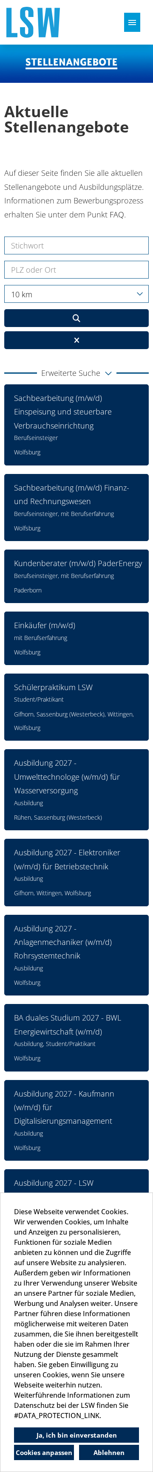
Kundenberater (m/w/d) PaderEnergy (78, 563)
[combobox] (76, 294)
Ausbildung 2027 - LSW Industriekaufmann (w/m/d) (61, 1189)
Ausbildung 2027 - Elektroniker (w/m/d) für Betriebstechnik (67, 859)
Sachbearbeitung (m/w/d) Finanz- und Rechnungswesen (71, 494)
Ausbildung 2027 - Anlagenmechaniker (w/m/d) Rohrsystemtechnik (63, 942)
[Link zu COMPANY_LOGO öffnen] (33, 22)
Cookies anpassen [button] (44, 1452)
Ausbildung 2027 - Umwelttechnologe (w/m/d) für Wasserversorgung (67, 776)
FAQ (117, 214)
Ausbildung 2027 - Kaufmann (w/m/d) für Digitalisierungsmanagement (64, 1107)
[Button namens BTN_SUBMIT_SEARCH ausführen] (76, 318)
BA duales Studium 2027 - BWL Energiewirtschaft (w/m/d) (67, 1024)
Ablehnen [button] (109, 1452)
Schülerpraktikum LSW (53, 687)
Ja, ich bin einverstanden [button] (77, 1435)
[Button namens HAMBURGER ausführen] (132, 22)
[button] (76, 373)
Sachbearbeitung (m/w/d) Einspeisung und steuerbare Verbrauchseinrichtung (63, 412)
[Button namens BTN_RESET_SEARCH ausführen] (76, 340)
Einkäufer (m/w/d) (44, 625)
